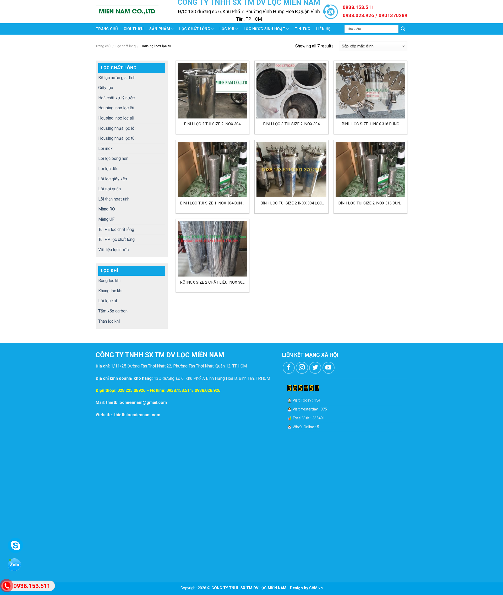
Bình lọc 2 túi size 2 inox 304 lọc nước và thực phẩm (212, 124)
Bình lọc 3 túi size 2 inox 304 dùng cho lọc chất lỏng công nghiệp (291, 124)
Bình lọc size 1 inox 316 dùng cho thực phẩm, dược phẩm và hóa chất (370, 124)
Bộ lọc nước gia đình (116, 77)
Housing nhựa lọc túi (116, 138)
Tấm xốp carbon (113, 311)
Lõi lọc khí (107, 300)
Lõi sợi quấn (109, 188)
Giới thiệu (134, 29)
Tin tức (302, 29)
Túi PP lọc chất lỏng (116, 239)
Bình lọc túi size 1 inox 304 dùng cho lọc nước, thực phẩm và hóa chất (212, 203)
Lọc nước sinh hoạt (264, 29)
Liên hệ (323, 29)
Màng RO (106, 209)
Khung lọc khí (110, 290)
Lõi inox (105, 148)
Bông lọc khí (109, 280)
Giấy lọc (105, 87)
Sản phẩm (159, 29)
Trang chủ (107, 29)
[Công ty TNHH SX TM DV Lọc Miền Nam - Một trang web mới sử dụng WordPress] (127, 12)
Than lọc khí (109, 321)
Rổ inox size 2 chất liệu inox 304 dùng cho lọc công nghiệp (212, 282)
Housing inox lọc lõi (116, 107)
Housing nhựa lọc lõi (116, 128)
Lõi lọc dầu (108, 168)
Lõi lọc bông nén (113, 158)
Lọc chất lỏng (194, 29)
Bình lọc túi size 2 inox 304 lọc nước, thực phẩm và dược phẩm (291, 203)
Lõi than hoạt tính (113, 199)
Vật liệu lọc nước (113, 249)
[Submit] (402, 29)
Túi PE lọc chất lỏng (116, 229)
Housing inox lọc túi (116, 118)
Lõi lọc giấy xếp (112, 178)
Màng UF (106, 219)
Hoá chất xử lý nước (116, 97)
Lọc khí (227, 29)
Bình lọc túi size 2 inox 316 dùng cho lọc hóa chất (370, 203)
